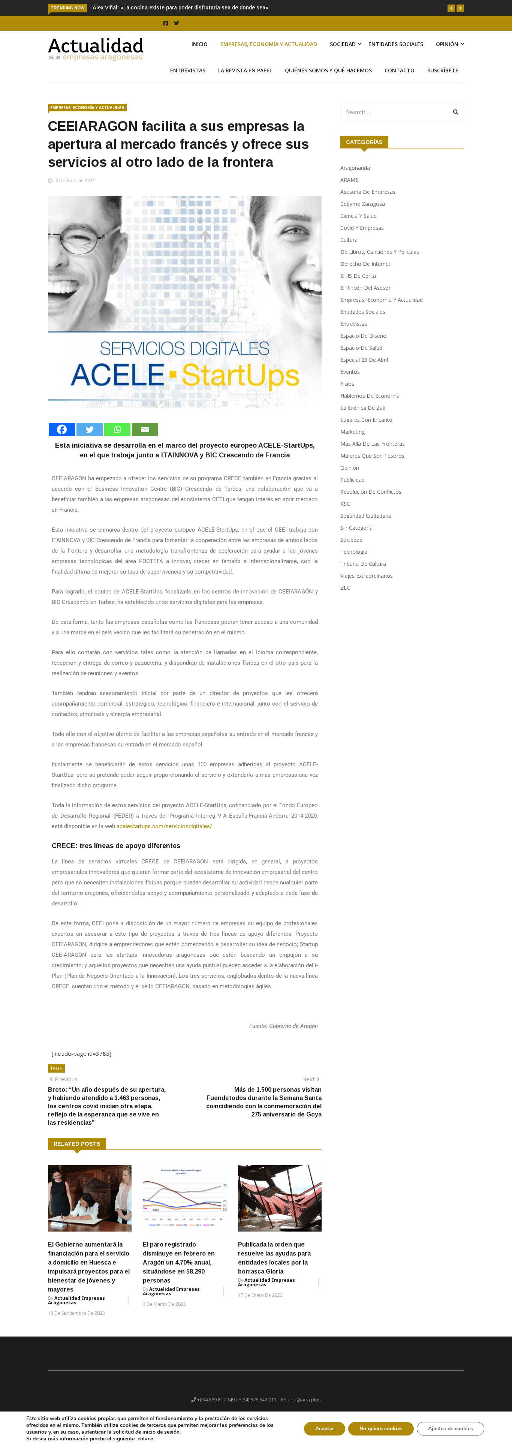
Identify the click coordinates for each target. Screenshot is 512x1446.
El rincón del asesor (365, 287)
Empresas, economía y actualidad (268, 44)
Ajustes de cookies (450, 1428)
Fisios (347, 383)
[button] (451, 8)
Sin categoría (356, 527)
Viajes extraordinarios (366, 575)
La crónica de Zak (362, 407)
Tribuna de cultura (363, 563)
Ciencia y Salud (358, 215)
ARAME (349, 179)
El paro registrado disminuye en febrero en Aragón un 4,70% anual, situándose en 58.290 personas (179, 1262)
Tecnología (353, 551)
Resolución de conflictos (370, 491)
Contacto (400, 70)
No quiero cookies (381, 1428)
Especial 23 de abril (364, 359)
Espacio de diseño (363, 335)
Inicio (200, 44)
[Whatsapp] (117, 429)
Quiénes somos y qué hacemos (328, 70)
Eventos (350, 371)
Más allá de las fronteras (372, 443)
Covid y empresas (362, 227)
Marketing (352, 431)
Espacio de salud (361, 347)
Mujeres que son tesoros (372, 455)
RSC (345, 503)
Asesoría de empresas (367, 191)
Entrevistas (187, 70)
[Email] (145, 429)
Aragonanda (355, 167)
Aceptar (324, 1428)
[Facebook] (62, 429)
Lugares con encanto (366, 419)
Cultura (349, 239)
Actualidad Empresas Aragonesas (76, 1300)
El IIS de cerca (358, 275)
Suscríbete (442, 70)
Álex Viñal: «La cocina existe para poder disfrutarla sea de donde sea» (180, 7)
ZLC (345, 587)
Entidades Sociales (395, 44)
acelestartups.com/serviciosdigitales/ (164, 826)
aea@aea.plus (304, 1399)
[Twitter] (89, 429)
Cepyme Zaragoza (362, 203)
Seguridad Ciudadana (365, 515)
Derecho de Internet (365, 263)
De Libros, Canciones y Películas (379, 251)
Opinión (447, 44)
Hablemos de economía (370, 395)
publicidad (352, 479)
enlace (145, 1439)
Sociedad (343, 44)
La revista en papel (245, 70)
